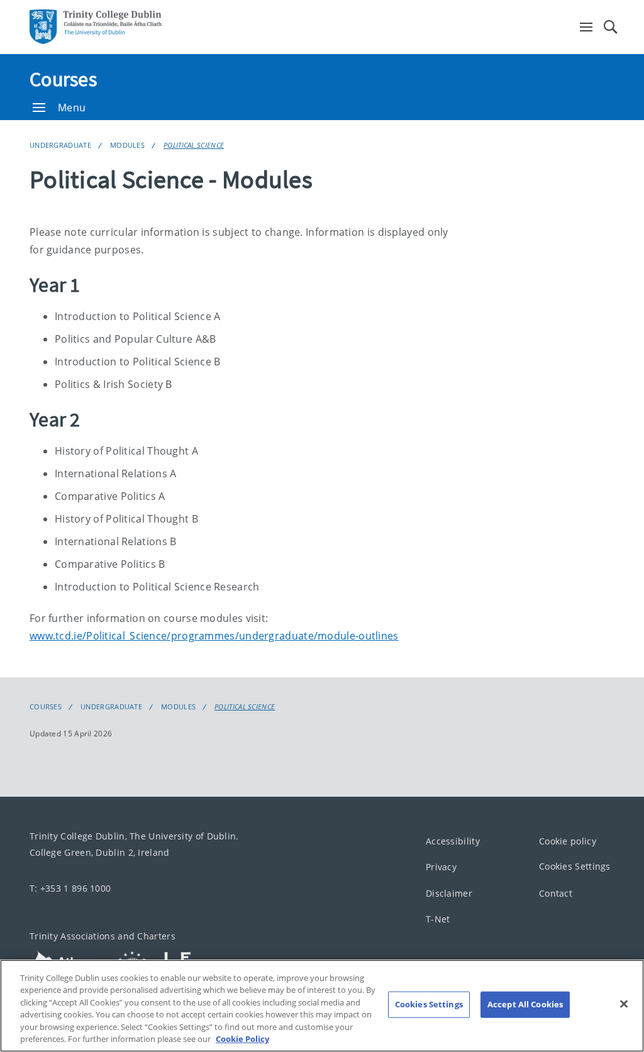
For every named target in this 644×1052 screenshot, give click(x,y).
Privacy (441, 867)
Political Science (194, 145)
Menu (72, 107)
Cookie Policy (242, 1038)
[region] (322, 1006)
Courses (63, 79)
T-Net (438, 920)
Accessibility (453, 841)
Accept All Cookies (525, 1004)
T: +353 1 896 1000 (70, 888)
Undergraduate (60, 145)
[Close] (624, 1004)
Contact (555, 893)
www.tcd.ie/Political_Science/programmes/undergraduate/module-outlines (214, 636)
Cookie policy (567, 841)
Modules (127, 145)
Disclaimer (449, 893)
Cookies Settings (575, 867)
